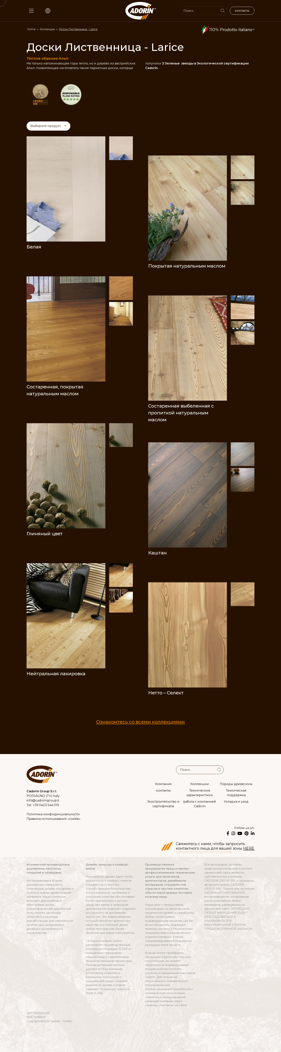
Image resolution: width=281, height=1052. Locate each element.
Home (31, 29)
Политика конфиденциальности (53, 814)
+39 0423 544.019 (46, 805)
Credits (67, 1021)
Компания (163, 784)
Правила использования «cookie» (53, 819)
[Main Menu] (31, 11)
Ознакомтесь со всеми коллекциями (140, 722)
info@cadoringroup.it (43, 800)
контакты (163, 790)
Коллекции (47, 29)
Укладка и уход (236, 801)
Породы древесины (236, 784)
